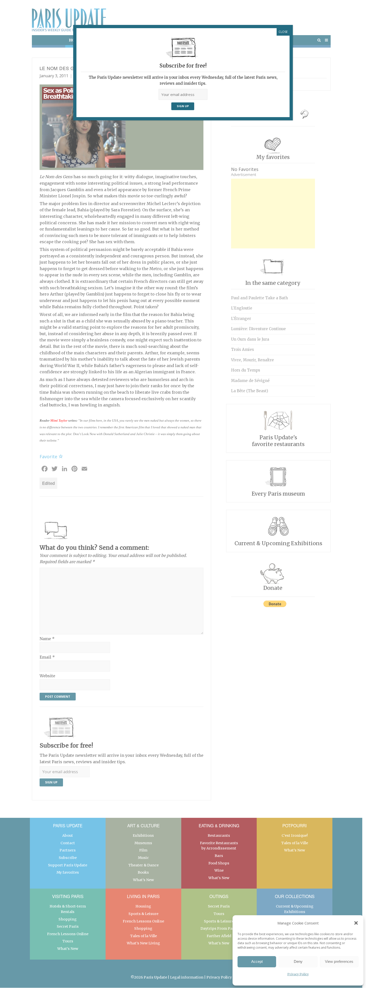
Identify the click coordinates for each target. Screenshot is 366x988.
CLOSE (283, 32)
